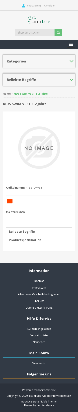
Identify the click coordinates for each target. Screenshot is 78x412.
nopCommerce (46, 390)
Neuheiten (39, 342)
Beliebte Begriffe (22, 232)
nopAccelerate (45, 405)
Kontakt (39, 281)
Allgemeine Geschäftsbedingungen (39, 294)
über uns (39, 301)
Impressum (39, 287)
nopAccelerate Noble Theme (39, 401)
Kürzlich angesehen (39, 328)
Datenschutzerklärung (39, 307)
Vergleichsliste (39, 335)
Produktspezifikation (25, 240)
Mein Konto (39, 363)
